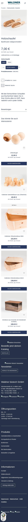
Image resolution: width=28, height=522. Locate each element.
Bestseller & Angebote (8, 453)
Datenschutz (14, 499)
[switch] (3, 520)
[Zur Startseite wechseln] (14, 3)
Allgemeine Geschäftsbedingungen (12, 477)
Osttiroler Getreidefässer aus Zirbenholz (14, 194)
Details (14, 205)
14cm (3, 62)
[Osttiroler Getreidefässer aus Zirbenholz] (14, 180)
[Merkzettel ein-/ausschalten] (19, 67)
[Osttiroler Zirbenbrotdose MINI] (14, 222)
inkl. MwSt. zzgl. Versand (7, 52)
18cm (9, 62)
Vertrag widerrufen (8, 485)
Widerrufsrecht (5, 474)
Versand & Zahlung (7, 481)
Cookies (4, 502)
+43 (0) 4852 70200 (10, 391)
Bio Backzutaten (6, 449)
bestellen (5, 353)
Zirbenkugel (14, 153)
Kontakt (3, 471)
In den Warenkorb (12, 67)
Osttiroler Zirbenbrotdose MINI (14, 236)
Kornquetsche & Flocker (8, 439)
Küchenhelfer (5, 446)
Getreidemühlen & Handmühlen (11, 436)
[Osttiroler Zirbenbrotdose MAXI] (14, 263)
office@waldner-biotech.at (14, 388)
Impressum (5, 499)
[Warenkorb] (26, 2)
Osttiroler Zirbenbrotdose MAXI (14, 278)
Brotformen (4, 442)
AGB (21, 499)
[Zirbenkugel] (14, 138)
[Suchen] (25, 3)
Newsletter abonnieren (9, 370)
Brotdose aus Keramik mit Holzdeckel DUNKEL (14, 320)
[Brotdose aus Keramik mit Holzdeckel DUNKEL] (14, 305)
